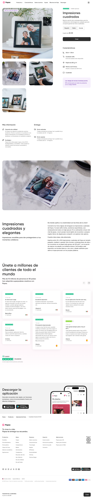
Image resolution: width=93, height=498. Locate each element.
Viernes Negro (33, 457)
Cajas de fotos (6, 447)
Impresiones (5, 452)
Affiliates (31, 449)
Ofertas (31, 454)
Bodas (17, 442)
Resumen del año (20, 454)
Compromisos (19, 445)
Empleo (31, 447)
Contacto (45, 447)
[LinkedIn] (19, 469)
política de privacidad (39, 481)
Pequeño (67, 28)
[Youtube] (16, 469)
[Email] (3, 469)
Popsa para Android (61, 442)
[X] (14, 469)
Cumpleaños (19, 452)
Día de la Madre (20, 459)
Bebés (17, 447)
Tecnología (32, 445)
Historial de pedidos (48, 442)
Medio (74, 28)
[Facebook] (6, 469)
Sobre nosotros (39, 2)
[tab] (67, 28)
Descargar (63, 2)
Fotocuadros (5, 445)
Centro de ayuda (47, 445)
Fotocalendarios (6, 442)
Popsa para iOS (60, 440)
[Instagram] (8, 469)
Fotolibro (4, 440)
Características (29, 2)
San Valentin (19, 457)
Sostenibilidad (33, 452)
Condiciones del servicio (51, 481)
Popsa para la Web (61, 445)
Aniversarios (19, 449)
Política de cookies (29, 481)
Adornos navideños (7, 449)
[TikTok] (11, 469)
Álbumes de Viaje (54, 2)
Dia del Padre (19, 462)
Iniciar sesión (46, 440)
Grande (81, 28)
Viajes (17, 440)
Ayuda (46, 2)
